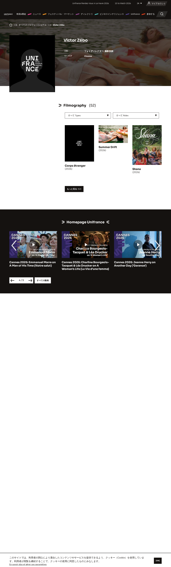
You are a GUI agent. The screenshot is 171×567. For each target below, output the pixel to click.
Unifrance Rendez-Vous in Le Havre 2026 (90, 3)
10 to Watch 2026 (123, 3)
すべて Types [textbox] (74, 115)
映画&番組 (21, 14)
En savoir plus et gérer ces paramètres (28, 564)
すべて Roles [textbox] (122, 115)
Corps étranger (75, 165)
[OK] (158, 560)
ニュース (37, 14)
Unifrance (135, 14)
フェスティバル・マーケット (61, 14)
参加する (151, 14)
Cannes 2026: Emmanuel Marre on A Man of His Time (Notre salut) (32, 264)
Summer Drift (108, 147)
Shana (136, 169)
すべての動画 (43, 280)
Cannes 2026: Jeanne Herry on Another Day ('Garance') (135, 264)
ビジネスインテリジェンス (112, 14)
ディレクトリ (87, 14)
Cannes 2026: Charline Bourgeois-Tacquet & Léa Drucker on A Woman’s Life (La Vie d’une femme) (85, 266)
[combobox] (88, 115)
